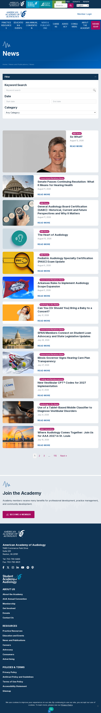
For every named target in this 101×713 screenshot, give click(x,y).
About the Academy (13, 594)
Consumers (8, 654)
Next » (63, 455)
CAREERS (56, 25)
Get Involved (63, 2)
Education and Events (13, 635)
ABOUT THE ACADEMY (85, 25)
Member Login (84, 14)
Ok (51, 709)
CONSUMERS (74, 25)
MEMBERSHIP (95, 25)
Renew (86, 2)
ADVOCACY (65, 25)
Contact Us (8, 617)
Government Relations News (52, 178)
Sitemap (7, 691)
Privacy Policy (10, 672)
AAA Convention (47, 429)
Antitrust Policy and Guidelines (18, 677)
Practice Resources (12, 631)
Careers (7, 645)
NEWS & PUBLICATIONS (45, 25)
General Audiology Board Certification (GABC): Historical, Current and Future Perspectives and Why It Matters (62, 210)
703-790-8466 (13, 559)
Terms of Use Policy (13, 681)
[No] (97, 706)
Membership (9, 603)
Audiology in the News (49, 305)
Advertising (8, 659)
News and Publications (14, 640)
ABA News (77, 134)
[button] (50, 77)
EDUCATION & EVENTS (18, 25)
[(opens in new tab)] (12, 578)
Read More (76, 146)
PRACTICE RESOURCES (6, 25)
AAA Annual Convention (15, 599)
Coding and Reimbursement (51, 379)
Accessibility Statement (15, 686)
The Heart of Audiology (55, 234)
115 (55, 455)
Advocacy (8, 649)
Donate (76, 2)
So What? (76, 136)
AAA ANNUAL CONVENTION (32, 25)
